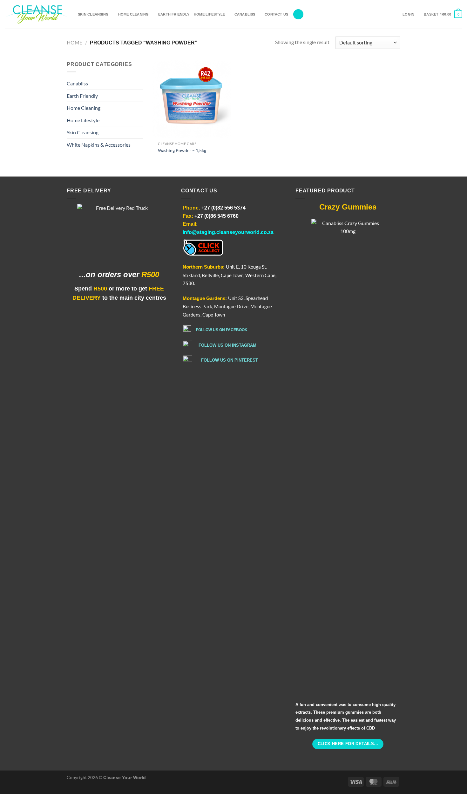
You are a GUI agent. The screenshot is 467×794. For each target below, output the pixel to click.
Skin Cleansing (93, 14)
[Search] (298, 14)
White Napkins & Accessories (99, 145)
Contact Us (276, 14)
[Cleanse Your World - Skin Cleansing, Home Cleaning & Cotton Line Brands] (36, 14)
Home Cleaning (133, 14)
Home (74, 42)
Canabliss (244, 14)
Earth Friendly (173, 14)
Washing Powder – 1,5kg (182, 150)
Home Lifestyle (209, 14)
